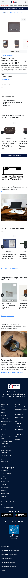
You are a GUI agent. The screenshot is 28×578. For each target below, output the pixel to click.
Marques (3, 409)
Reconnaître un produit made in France (6, 442)
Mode (11, 5)
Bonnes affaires (5, 5)
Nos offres (17, 439)
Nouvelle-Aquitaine (5, 493)
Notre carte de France (6, 421)
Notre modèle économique (18, 422)
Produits (6, 12)
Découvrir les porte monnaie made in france (12, 372)
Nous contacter (19, 429)
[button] (14, 558)
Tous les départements (7, 507)
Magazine (3, 424)
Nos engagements (19, 414)
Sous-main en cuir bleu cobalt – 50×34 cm (9, 255)
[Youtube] (19, 522)
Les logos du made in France (6, 446)
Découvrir (20, 8)
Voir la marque (4, 191)
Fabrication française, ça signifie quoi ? (7, 460)
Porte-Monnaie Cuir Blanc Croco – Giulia (8, 304)
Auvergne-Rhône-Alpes (6, 499)
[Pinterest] (22, 522)
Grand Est (3, 484)
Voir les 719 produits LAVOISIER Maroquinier (12, 269)
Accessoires (16, 12)
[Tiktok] (25, 522)
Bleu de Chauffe (23, 307)
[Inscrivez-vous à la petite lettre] (2, 522)
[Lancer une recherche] (25, 2)
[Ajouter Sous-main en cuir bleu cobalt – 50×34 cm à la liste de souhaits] (14, 236)
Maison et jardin (18, 5)
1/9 (24, 19)
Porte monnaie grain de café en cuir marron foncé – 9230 (9, 143)
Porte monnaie (5, 14)
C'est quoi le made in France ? (6, 437)
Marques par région (7, 468)
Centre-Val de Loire (6, 473)
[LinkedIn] (12, 522)
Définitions (3, 427)
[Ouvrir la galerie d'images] (14, 27)
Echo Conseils (17, 573)
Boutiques (3, 415)
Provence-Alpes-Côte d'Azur (8, 502)
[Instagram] (9, 522)
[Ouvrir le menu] (3, 2)
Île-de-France (4, 470)
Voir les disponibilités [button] (14, 155)
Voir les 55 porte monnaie (7, 316)
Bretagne (3, 490)
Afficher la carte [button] (6, 79)
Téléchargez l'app (14, 511)
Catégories (3, 407)
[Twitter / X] (15, 522)
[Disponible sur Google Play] (21, 515)
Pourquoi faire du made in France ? (6, 456)
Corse (2, 504)
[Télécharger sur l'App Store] (7, 515)
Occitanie (3, 496)
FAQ (16, 442)
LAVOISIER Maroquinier (7, 55)
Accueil (2, 12)
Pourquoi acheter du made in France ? (6, 451)
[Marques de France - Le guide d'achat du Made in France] (14, 2)
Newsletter (4, 430)
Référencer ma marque (20, 437)
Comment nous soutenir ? (21, 410)
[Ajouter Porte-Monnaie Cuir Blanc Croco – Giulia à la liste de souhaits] (14, 285)
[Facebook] (6, 522)
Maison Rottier (5, 307)
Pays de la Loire (5, 487)
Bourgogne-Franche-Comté (8, 476)
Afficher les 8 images (14, 51)
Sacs (21, 12)
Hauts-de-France (5, 481)
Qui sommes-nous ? (20, 407)
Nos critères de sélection (19, 418)
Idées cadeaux (4, 418)
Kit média (17, 426)
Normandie (3, 479)
